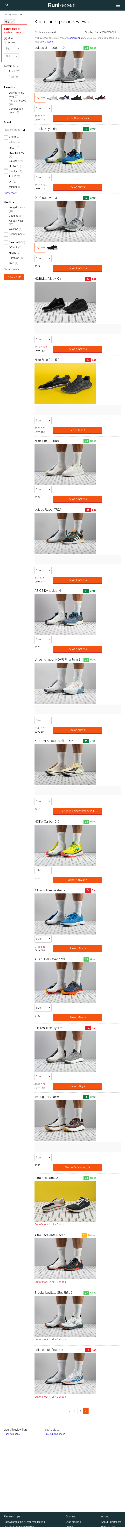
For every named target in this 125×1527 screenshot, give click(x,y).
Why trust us (46, 41)
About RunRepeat (111, 1521)
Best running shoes (55, 1433)
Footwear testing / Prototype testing (24, 1521)
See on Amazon (77, 268)
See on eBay (76, 187)
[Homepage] (62, 5)
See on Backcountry (76, 1167)
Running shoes (10, 15)
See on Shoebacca (77, 118)
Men (10, 38)
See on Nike (77, 430)
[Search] (7, 5)
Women (12, 42)
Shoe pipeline (73, 1521)
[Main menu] (117, 5)
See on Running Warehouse (77, 811)
